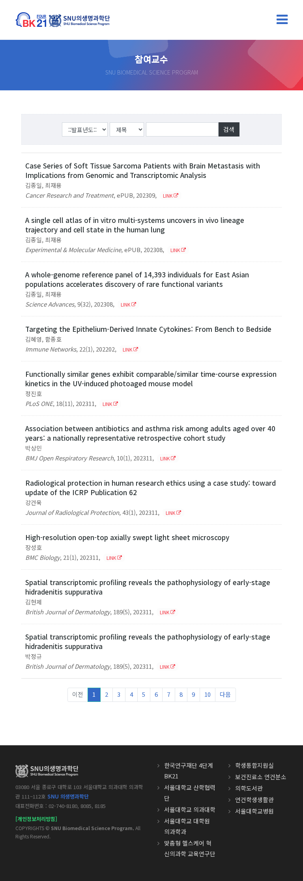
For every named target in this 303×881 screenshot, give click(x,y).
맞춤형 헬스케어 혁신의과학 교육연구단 (189, 848)
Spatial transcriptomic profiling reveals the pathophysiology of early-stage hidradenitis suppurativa (147, 587)
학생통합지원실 (254, 765)
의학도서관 (249, 788)
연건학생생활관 (254, 799)
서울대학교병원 (254, 811)
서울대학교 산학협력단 (189, 792)
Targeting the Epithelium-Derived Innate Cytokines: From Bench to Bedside (148, 329)
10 (207, 694)
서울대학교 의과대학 (189, 809)
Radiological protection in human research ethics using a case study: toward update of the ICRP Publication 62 (150, 487)
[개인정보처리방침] (36, 819)
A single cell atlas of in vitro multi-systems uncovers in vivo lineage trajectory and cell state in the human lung (134, 224)
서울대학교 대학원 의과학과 (187, 826)
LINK (168, 195)
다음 (225, 694)
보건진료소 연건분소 (260, 777)
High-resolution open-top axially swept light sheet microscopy (127, 537)
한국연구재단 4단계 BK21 (188, 770)
